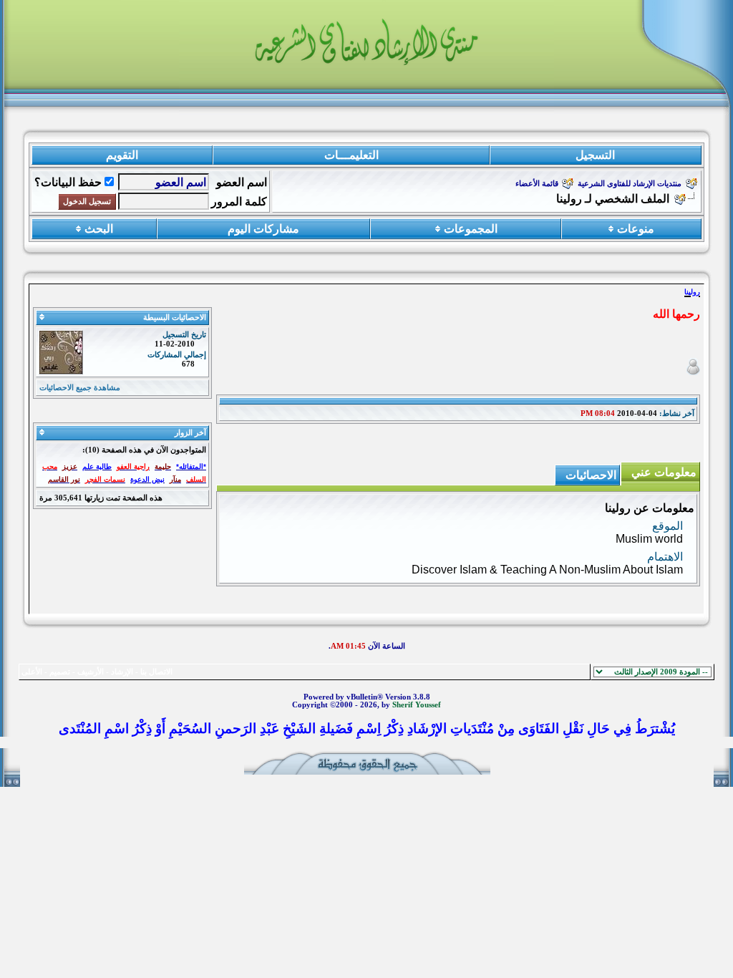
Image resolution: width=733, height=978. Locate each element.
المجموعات (470, 229)
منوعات (635, 229)
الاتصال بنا (156, 672)
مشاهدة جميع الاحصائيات (79, 388)
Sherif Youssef (416, 705)
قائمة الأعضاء (536, 184)
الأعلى (31, 672)
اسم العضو (241, 182)
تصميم (59, 672)
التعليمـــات (351, 155)
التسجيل (595, 155)
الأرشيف (90, 672)
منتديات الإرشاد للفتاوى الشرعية (629, 184)
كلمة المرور (239, 201)
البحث (98, 229)
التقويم (122, 155)
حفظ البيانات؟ (68, 182)
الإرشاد (122, 672)
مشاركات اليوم (263, 229)
